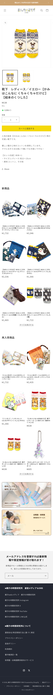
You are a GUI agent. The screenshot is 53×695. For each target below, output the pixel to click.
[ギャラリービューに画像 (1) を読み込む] (10, 77)
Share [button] (6, 169)
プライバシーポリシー (14, 638)
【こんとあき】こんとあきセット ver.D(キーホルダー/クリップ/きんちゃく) (38, 377)
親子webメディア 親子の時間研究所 (20, 594)
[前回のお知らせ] (4, 2)
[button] (5, 10)
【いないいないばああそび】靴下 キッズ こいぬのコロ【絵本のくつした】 (14, 464)
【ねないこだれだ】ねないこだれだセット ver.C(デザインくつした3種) (38, 315)
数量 (3, 115)
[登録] (45, 576)
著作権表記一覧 (11, 654)
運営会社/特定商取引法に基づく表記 (19, 632)
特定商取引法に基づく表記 (41, 686)
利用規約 (8, 649)
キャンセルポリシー (28, 690)
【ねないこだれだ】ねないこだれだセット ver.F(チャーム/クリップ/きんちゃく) (13, 271)
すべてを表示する (26, 324)
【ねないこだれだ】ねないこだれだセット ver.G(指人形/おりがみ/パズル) (38, 228)
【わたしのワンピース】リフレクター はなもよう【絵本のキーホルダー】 (39, 464)
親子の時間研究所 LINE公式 (16, 616)
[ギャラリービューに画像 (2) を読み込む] (26, 77)
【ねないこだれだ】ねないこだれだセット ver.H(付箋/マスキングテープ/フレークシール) (13, 228)
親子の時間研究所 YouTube (16, 611)
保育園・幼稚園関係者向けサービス (19, 660)
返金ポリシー (10, 643)
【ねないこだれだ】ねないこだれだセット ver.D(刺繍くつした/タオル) (14, 315)
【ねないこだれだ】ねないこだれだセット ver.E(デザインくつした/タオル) (39, 271)
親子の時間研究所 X (13, 605)
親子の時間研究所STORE (16, 682)
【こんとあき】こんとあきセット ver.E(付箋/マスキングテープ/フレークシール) (14, 377)
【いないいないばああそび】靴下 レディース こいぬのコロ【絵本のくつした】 (38, 420)
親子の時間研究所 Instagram (17, 600)
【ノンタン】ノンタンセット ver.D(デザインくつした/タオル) (13, 419)
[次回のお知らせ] (48, 2)
